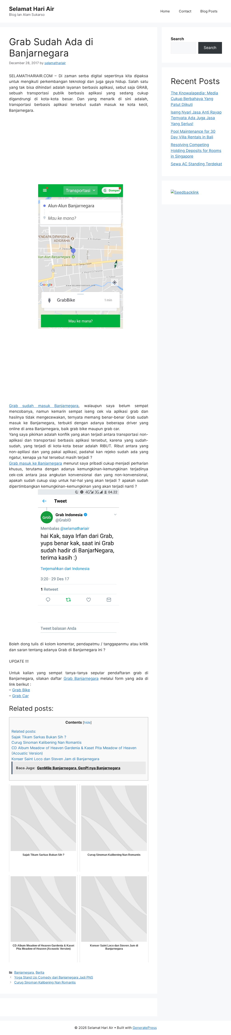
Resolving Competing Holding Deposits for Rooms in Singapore (196, 150)
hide (87, 722)
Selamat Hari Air (31, 8)
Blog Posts (208, 11)
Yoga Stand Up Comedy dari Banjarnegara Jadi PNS (53, 977)
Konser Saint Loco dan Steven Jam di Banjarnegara (55, 759)
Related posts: (24, 731)
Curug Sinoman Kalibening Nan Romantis (46, 742)
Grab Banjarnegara (81, 678)
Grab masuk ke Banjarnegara (35, 463)
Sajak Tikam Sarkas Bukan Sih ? (39, 737)
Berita (40, 972)
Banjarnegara (24, 972)
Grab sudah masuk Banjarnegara (44, 405)
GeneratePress (145, 1028)
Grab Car (20, 696)
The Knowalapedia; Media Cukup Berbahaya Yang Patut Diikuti (194, 99)
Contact (185, 11)
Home (165, 11)
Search (177, 39)
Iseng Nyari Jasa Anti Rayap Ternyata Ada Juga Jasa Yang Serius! (196, 118)
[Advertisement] (78, 150)
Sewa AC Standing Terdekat (196, 164)
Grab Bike (21, 690)
